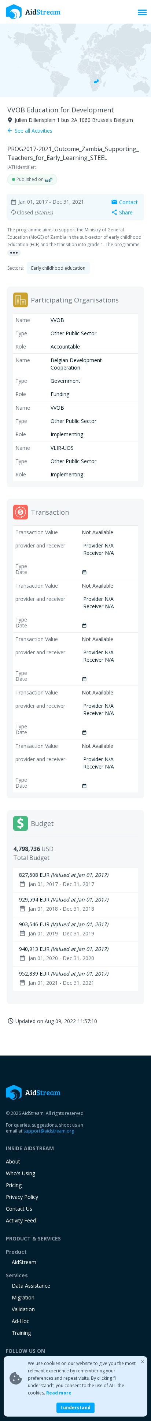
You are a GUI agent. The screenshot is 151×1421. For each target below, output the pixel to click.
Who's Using (20, 1173)
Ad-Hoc (20, 1320)
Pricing (14, 1185)
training (21, 1332)
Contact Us (19, 1208)
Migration (23, 1297)
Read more (58, 1393)
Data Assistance (31, 1285)
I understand (75, 1407)
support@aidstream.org (48, 1131)
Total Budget (31, 858)
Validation (23, 1309)
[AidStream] (33, 1092)
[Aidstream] (33, 11)
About (13, 1161)
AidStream (24, 1262)
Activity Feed (21, 1220)
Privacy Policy (22, 1196)
